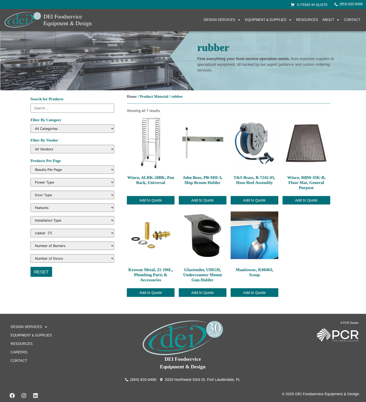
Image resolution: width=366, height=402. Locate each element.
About (328, 20)
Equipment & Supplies (265, 20)
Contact (352, 20)
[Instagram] (23, 395)
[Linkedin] (35, 395)
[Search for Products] (72, 108)
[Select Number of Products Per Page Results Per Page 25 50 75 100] (72, 169)
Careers (19, 352)
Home (132, 96)
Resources (307, 20)
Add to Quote (150, 200)
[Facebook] (12, 395)
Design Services (219, 20)
